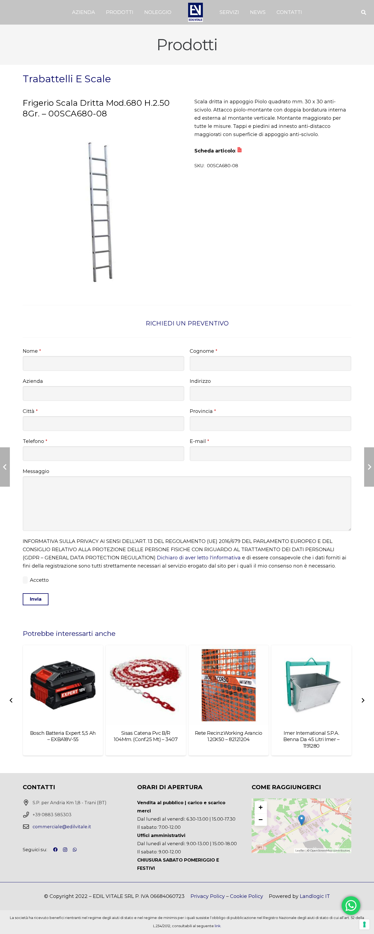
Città (30, 411)
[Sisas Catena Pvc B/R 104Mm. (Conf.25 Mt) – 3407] (146, 685)
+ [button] (260, 807)
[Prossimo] (362, 700)
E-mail (199, 441)
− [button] (260, 819)
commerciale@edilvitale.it (62, 826)
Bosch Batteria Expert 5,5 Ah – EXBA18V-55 (63, 736)
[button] (98, 12)
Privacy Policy (208, 896)
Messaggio (36, 471)
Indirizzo (200, 381)
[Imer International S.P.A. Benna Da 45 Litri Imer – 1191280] (311, 685)
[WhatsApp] (75, 849)
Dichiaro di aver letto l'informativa (199, 558)
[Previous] (11, 700)
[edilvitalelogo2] (195, 12)
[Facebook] (55, 849)
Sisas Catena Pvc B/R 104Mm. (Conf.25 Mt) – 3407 (145, 736)
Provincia (203, 411)
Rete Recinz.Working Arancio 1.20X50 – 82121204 (228, 736)
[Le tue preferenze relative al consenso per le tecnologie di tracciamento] (364, 924)
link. (218, 926)
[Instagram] (65, 849)
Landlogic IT (315, 896)
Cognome (203, 351)
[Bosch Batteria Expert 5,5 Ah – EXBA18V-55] (63, 685)
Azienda (33, 381)
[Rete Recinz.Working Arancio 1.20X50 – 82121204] (229, 685)
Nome (32, 351)
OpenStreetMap (321, 850)
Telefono (35, 441)
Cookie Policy (246, 896)
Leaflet (300, 850)
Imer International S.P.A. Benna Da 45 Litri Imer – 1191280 (311, 739)
